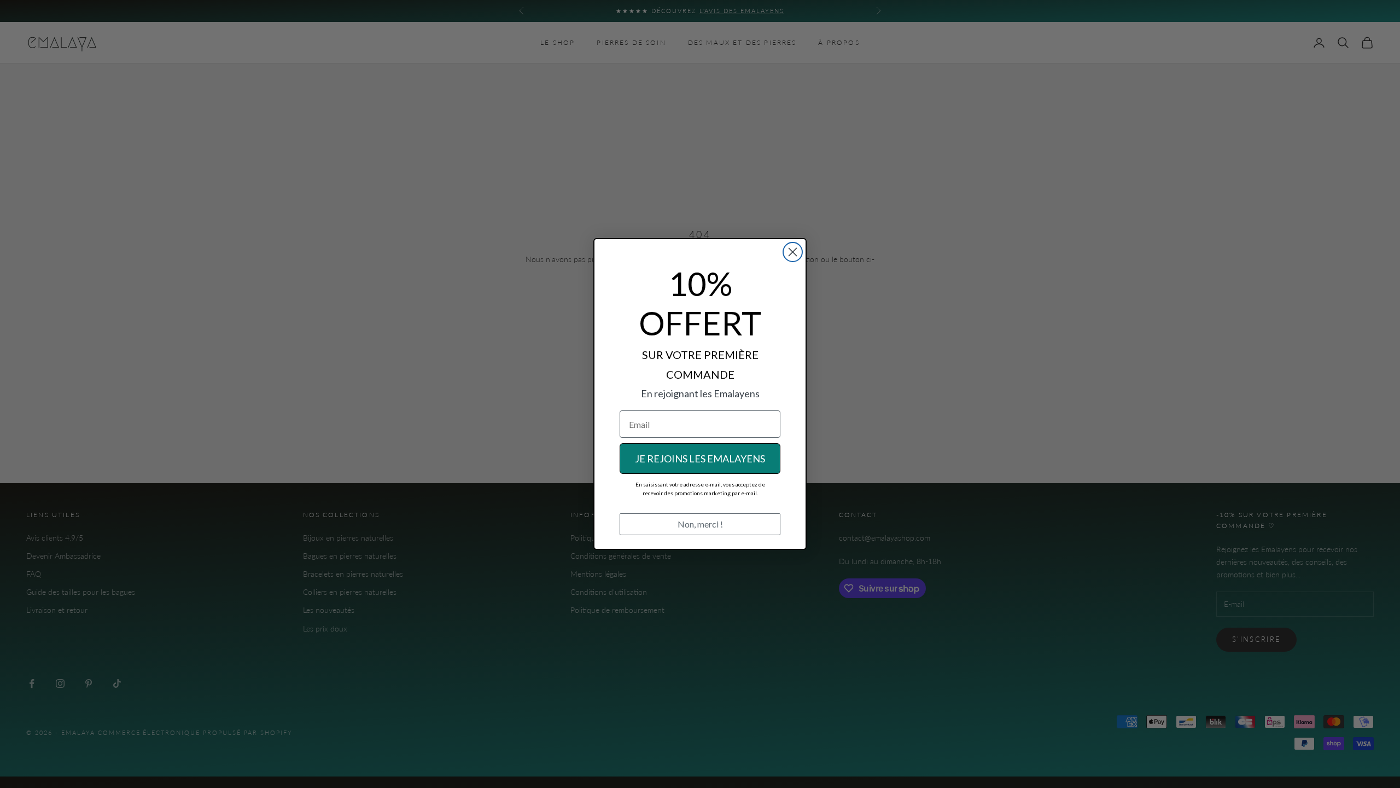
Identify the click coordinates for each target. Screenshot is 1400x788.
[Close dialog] (792, 252)
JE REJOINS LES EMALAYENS (700, 459)
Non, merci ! (700, 524)
